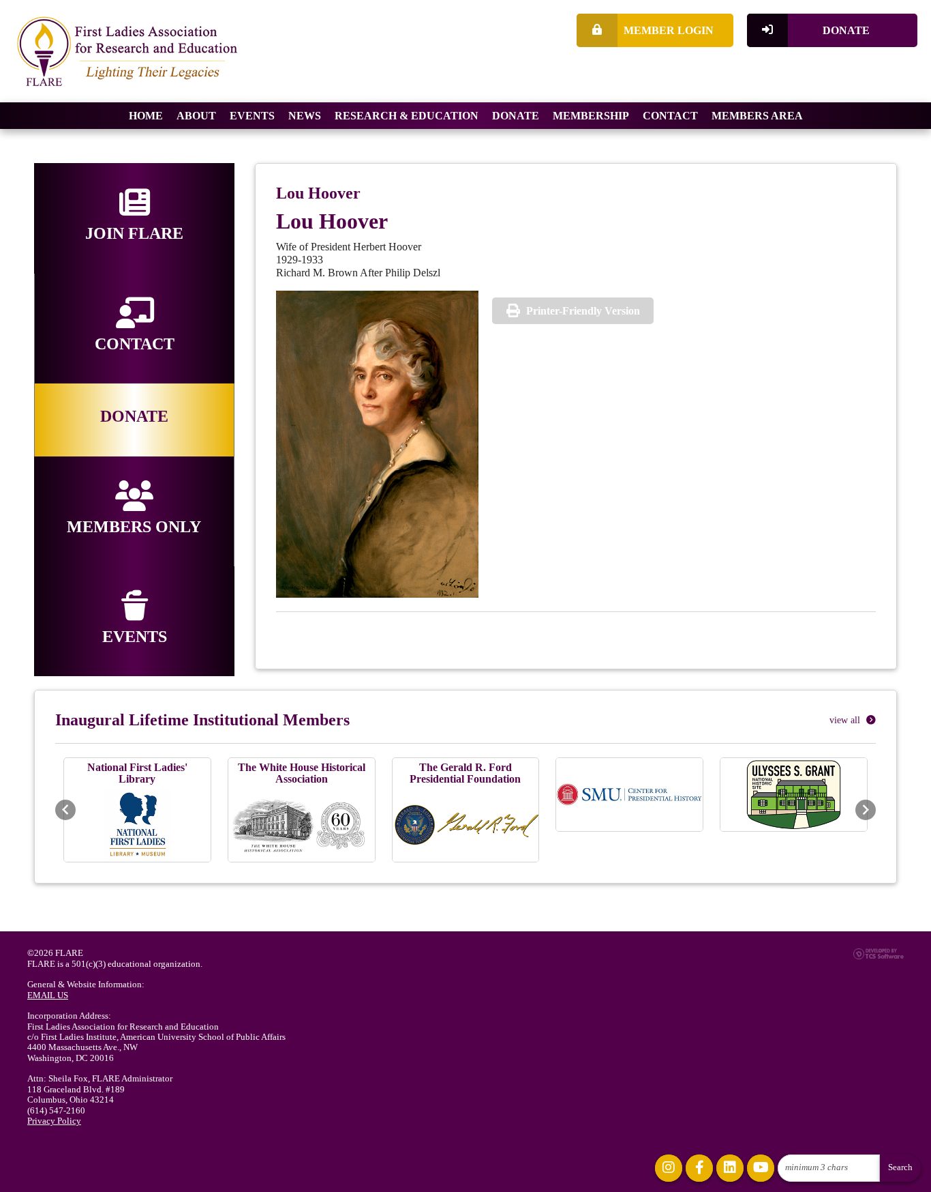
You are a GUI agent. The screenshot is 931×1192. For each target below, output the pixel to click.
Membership (591, 115)
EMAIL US (47, 995)
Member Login (669, 30)
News (304, 115)
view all (846, 720)
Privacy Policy (54, 1121)
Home (146, 115)
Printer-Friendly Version (583, 311)
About (196, 115)
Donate (846, 30)
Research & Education (406, 115)
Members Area (757, 115)
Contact (670, 115)
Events (252, 115)
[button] (65, 810)
